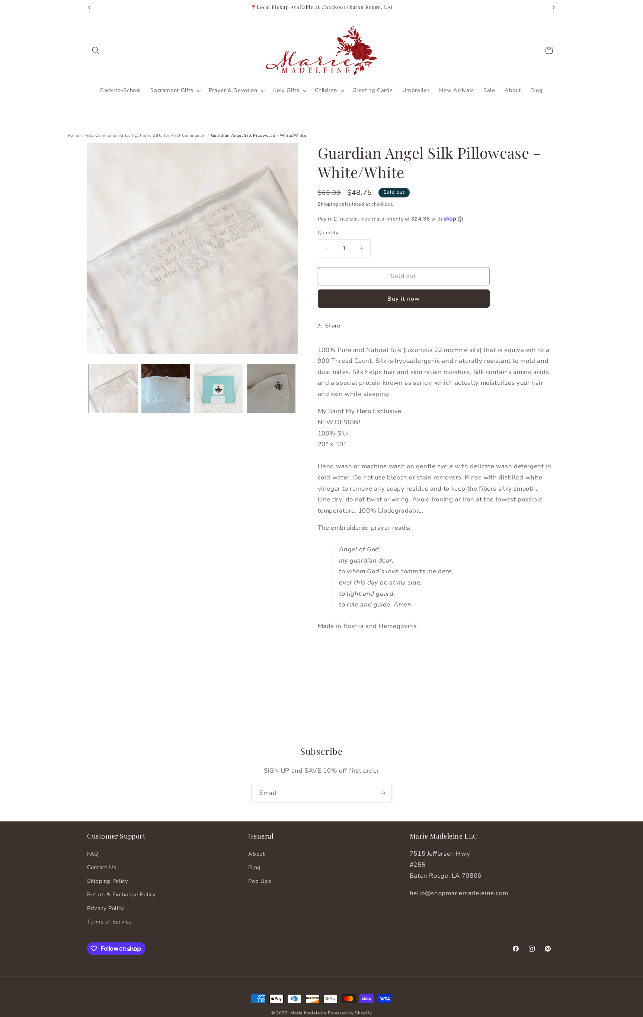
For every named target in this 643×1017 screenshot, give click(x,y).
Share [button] (332, 325)
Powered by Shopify (350, 1013)
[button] (95, 50)
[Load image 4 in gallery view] (271, 388)
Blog (254, 867)
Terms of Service (109, 922)
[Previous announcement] (89, 7)
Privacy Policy (105, 908)
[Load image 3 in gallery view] (218, 388)
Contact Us (101, 867)
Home (74, 135)
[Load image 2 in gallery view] (165, 388)
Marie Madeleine (309, 1013)
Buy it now (403, 298)
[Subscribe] (382, 793)
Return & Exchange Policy (121, 895)
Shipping (328, 204)
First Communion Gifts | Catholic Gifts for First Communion (145, 135)
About (256, 854)
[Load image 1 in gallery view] (113, 388)
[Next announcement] (554, 7)
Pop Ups (259, 881)
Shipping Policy (107, 881)
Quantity (328, 232)
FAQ (93, 854)
